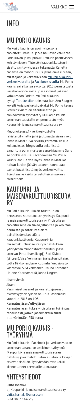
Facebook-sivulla (47, 81)
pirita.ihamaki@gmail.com (25, 394)
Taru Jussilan (25, 101)
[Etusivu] (10, 6)
